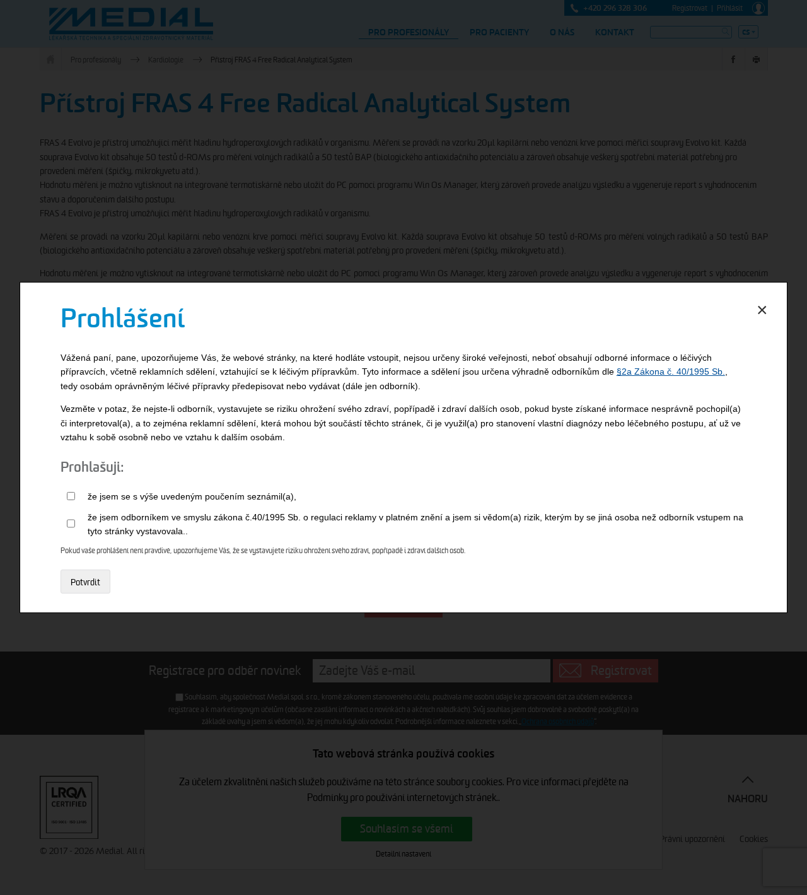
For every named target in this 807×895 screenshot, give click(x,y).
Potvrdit (85, 582)
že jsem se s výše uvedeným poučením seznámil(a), (192, 496)
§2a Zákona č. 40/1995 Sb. (671, 371)
